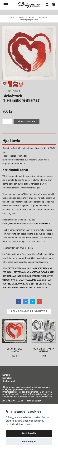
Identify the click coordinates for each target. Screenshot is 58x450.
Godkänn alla (29, 433)
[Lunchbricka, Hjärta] (14, 331)
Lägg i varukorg (26, 121)
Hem (13, 17)
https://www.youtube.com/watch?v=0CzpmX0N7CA (26, 223)
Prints (33, 17)
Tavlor (23, 17)
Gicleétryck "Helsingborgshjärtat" (34, 18)
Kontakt (6, 375)
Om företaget (8, 381)
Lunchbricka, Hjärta (14, 350)
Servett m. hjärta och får (43, 350)
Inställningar (29, 441)
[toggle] (8, 5)
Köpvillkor (7, 378)
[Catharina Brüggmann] (29, 5)
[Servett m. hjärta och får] (43, 331)
